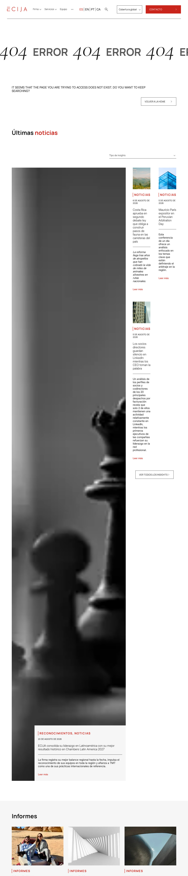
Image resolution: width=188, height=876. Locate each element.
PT (92, 9)
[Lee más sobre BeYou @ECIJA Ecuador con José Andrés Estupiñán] (37, 846)
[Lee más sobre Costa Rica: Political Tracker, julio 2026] (94, 846)
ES (81, 9)
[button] (106, 9)
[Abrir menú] (72, 9)
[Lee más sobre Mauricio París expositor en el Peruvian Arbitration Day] (167, 178)
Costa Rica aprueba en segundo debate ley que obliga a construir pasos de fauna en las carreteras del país (141, 225)
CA (98, 9)
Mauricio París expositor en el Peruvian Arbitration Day (167, 217)
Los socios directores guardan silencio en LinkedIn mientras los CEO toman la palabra (141, 356)
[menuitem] (63, 9)
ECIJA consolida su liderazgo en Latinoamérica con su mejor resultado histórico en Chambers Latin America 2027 (76, 747)
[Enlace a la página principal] (17, 9)
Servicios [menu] (49, 9)
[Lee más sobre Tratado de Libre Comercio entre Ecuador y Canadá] (150, 846)
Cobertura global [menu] (128, 9)
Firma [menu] (36, 9)
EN (87, 9)
